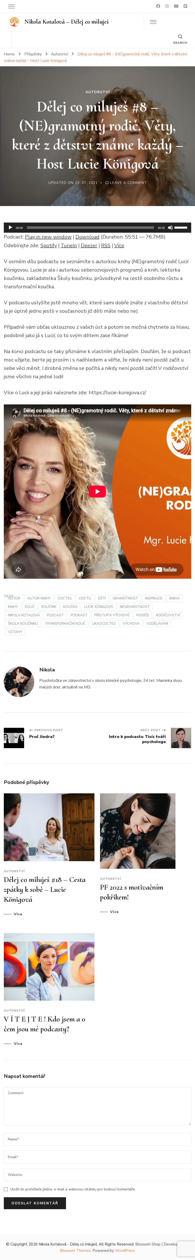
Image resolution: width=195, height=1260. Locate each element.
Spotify (48, 245)
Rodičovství (168, 615)
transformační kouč (65, 623)
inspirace (153, 598)
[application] (97, 228)
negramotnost (135, 606)
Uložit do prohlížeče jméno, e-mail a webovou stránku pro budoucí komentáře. (73, 1189)
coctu (85, 598)
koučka (70, 606)
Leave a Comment (128, 182)
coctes (65, 598)
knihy (13, 606)
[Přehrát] (10, 227)
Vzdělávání (157, 623)
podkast (79, 615)
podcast (55, 615)
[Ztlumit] (170, 227)
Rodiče (142, 615)
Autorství (98, 92)
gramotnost (125, 598)
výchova (131, 623)
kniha (174, 598)
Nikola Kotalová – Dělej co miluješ (66, 21)
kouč (30, 606)
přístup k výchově (111, 615)
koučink (48, 606)
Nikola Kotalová (24, 615)
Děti (102, 598)
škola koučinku (23, 623)
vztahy (15, 631)
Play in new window (48, 236)
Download (87, 236)
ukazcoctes (104, 623)
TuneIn (69, 245)
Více (119, 245)
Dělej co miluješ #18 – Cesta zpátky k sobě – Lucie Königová (45, 889)
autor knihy (39, 598)
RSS (105, 245)
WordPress (125, 1250)
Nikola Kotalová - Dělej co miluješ (68, 1244)
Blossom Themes (75, 1250)
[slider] (181, 227)
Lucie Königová (98, 606)
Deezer (89, 245)
